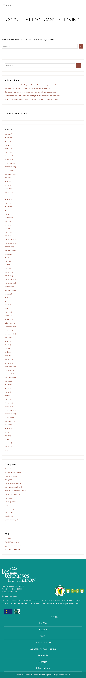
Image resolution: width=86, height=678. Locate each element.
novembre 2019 (10, 243)
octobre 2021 (9, 217)
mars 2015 (8, 443)
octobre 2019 (9, 247)
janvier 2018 (9, 319)
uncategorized (10, 516)
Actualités (8, 469)
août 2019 (8, 254)
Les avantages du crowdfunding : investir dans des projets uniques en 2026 (30, 85)
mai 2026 (8, 145)
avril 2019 (8, 265)
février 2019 (9, 272)
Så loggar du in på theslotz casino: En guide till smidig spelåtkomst (28, 88)
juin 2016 (8, 388)
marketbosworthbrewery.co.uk (15, 491)
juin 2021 (8, 225)
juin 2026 (8, 141)
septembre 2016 (10, 377)
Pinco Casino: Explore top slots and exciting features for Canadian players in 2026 (33, 96)
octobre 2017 (9, 330)
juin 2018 (8, 301)
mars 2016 (8, 399)
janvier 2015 (9, 450)
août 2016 (8, 381)
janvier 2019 (9, 276)
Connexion (8, 538)
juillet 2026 (9, 138)
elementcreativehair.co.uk (13, 487)
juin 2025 (8, 185)
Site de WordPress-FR (12, 549)
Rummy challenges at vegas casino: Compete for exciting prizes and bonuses (31, 99)
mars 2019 (8, 268)
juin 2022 (8, 210)
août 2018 (8, 294)
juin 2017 (8, 345)
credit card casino (11, 476)
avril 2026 (8, 148)
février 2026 (9, 156)
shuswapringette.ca (11, 509)
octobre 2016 (9, 374)
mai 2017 (8, 348)
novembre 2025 (10, 167)
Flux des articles (12, 542)
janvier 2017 (9, 363)
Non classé (9, 498)
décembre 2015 (10, 410)
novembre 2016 (10, 370)
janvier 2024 (9, 196)
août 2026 (8, 134)
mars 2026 (8, 152)
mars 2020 (8, 232)
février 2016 (9, 403)
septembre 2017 (10, 334)
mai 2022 (8, 214)
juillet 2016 (8, 385)
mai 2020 (8, 228)
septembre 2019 (10, 250)
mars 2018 (8, 312)
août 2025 (8, 178)
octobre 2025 (9, 170)
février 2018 (9, 316)
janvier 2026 (9, 159)
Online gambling (10, 502)
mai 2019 (8, 261)
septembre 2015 (10, 421)
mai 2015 (8, 436)
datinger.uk (8, 480)
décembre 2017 (10, 323)
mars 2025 (8, 188)
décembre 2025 (10, 163)
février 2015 (9, 446)
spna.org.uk (9, 512)
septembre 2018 (10, 290)
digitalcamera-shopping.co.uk (15, 483)
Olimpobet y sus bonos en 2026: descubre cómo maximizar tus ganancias (30, 92)
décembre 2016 (10, 367)
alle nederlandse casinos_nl (14, 472)
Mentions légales (45, 675)
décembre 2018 (10, 279)
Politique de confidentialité (61, 675)
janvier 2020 (9, 236)
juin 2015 (8, 432)
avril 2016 (8, 396)
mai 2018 (8, 305)
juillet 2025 (8, 181)
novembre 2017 (10, 326)
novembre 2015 (10, 414)
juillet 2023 (8, 199)
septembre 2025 (10, 174)
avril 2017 (8, 352)
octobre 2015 (9, 417)
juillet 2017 (8, 341)
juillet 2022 (8, 207)
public (7, 505)
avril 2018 (8, 308)
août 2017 (8, 337)
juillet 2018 (8, 297)
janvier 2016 (9, 406)
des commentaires (13, 546)
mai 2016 (8, 392)
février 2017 (9, 359)
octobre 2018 (9, 287)
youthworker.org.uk (11, 520)
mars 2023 (8, 203)
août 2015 (8, 425)
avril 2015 (8, 439)
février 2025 (9, 192)
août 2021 (8, 221)
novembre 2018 (10, 283)
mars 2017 (8, 356)
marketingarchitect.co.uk (13, 494)
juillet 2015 (8, 428)
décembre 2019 (10, 239)
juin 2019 (8, 257)
